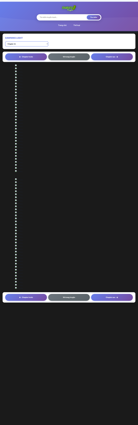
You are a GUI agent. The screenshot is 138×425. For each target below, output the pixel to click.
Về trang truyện (69, 57)
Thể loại (76, 25)
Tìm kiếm (93, 17)
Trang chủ (62, 25)
